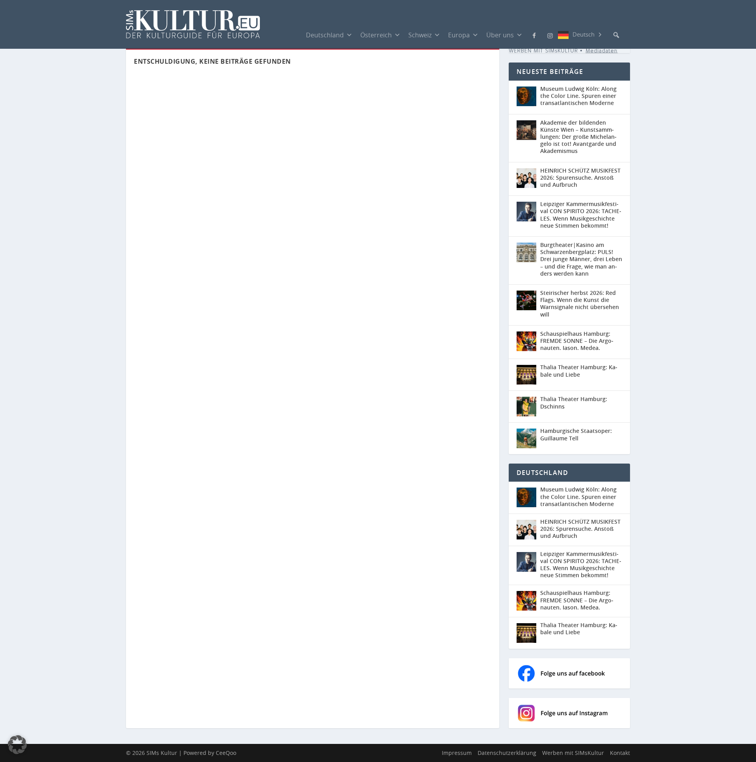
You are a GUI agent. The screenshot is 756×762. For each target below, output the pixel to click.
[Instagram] (550, 35)
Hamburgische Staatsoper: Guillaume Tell (576, 434)
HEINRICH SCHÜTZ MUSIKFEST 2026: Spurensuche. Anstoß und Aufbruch (580, 177)
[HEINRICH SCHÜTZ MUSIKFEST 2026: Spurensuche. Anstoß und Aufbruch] (526, 178)
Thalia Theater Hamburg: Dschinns (573, 402)
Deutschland (325, 35)
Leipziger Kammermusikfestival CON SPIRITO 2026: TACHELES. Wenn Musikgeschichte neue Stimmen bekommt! (580, 214)
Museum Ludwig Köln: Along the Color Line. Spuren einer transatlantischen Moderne (578, 96)
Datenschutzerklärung (507, 752)
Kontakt (620, 752)
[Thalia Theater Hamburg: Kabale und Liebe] (526, 375)
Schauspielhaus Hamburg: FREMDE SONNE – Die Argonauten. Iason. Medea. (576, 341)
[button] (616, 35)
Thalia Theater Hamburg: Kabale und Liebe (578, 370)
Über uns (500, 35)
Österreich (376, 35)
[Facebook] (534, 34)
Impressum (457, 752)
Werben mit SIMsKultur (573, 752)
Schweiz (420, 35)
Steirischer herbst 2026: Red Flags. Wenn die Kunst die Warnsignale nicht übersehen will (579, 303)
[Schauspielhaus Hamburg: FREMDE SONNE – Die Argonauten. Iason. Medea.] (526, 341)
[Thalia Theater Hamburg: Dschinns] (526, 406)
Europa (459, 35)
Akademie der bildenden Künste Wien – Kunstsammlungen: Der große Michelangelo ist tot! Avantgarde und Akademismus (578, 137)
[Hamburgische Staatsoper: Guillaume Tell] (526, 438)
